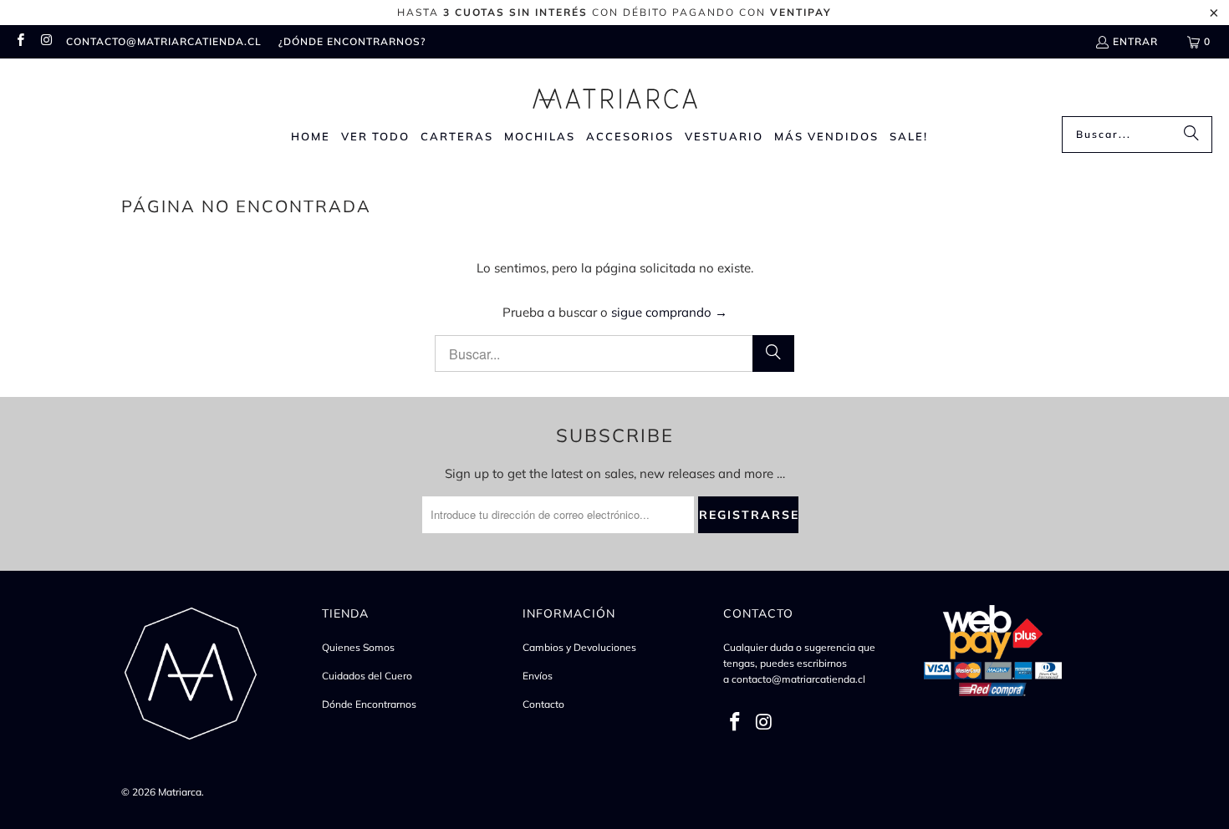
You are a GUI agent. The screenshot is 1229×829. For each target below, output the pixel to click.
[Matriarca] (615, 91)
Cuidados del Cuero (367, 675)
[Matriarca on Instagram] (45, 41)
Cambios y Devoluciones (579, 647)
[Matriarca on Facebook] (20, 41)
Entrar (1135, 41)
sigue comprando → (669, 312)
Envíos (538, 675)
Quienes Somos (358, 647)
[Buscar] (1191, 134)
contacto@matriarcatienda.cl (164, 41)
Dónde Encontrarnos (369, 704)
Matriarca (179, 792)
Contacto (543, 704)
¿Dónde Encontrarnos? (352, 41)
